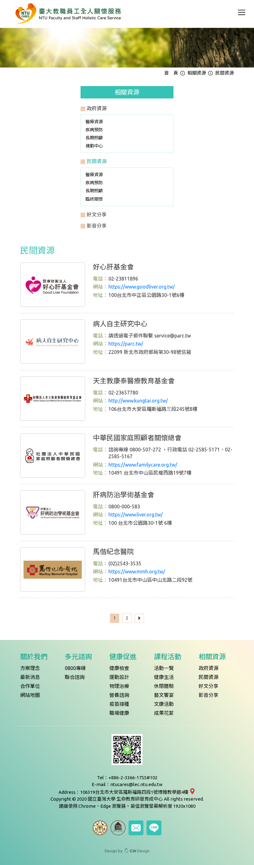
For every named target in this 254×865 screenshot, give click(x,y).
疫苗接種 (119, 704)
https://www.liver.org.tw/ (135, 514)
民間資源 (208, 677)
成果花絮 (164, 713)
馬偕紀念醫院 (113, 551)
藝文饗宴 (164, 695)
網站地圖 (30, 695)
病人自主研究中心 (120, 324)
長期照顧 (94, 137)
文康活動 (164, 704)
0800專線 (75, 668)
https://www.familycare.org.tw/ (142, 464)
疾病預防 (94, 129)
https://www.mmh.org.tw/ (136, 571)
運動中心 (94, 145)
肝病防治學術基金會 (123, 494)
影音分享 (208, 695)
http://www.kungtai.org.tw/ (138, 400)
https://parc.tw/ (125, 343)
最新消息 (30, 677)
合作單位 (30, 686)
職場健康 (119, 713)
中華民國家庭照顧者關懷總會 (137, 437)
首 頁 (171, 73)
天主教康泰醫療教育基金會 (134, 381)
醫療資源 (94, 121)
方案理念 (30, 668)
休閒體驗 (164, 686)
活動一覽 (164, 668)
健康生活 (164, 677)
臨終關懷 (94, 199)
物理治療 (119, 686)
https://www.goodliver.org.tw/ (141, 286)
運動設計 (119, 677)
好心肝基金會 (113, 267)
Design (139, 851)
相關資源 (196, 73)
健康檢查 (119, 668)
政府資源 (208, 668)
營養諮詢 (119, 695)
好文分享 (208, 686)
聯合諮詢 (75, 677)
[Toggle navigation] (241, 12)
